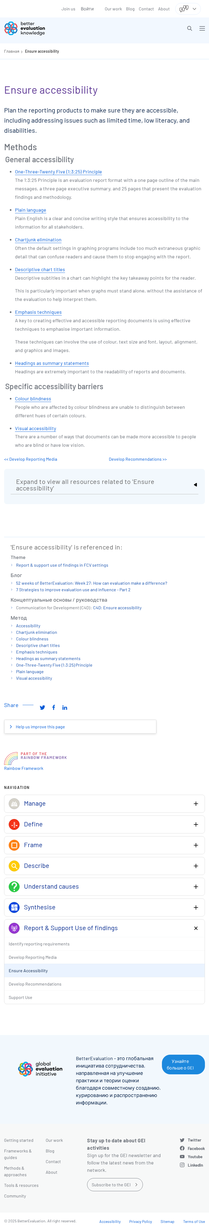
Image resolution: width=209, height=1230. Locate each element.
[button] (189, 28)
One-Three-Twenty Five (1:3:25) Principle (58, 171)
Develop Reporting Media (33, 957)
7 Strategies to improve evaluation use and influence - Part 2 (73, 589)
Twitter (194, 1139)
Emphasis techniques (38, 312)
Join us (68, 8)
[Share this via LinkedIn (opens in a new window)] (65, 707)
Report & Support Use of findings (71, 928)
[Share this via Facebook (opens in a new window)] (54, 707)
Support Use (20, 997)
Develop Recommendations (35, 983)
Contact (146, 8)
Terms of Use (194, 1221)
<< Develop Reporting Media (30, 459)
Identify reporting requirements (39, 943)
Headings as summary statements (52, 363)
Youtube (195, 1156)
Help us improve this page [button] (40, 726)
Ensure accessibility (42, 51)
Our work (113, 8)
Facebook (196, 1148)
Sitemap (167, 1221)
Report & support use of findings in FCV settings (62, 564)
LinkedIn (195, 1165)
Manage (35, 803)
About (164, 8)
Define (33, 824)
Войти (87, 8)
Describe (36, 865)
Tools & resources (21, 1185)
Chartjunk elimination (38, 239)
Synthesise (40, 907)
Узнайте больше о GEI (180, 1064)
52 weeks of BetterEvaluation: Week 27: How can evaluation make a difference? (91, 583)
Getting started (18, 1140)
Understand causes (51, 886)
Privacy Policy (140, 1221)
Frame (33, 844)
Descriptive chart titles (40, 269)
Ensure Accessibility (28, 970)
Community (15, 1195)
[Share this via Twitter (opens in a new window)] (42, 707)
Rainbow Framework (23, 768)
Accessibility (28, 625)
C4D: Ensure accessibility (117, 607)
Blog (130, 8)
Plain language (30, 210)
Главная (11, 51)
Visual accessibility (35, 428)
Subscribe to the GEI (111, 1184)
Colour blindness (33, 398)
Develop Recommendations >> (138, 459)
